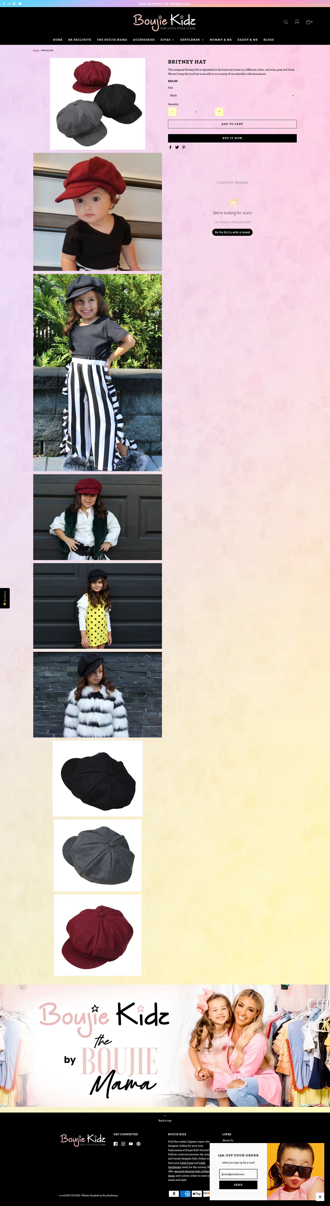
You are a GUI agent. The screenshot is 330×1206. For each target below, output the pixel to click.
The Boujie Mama (112, 39)
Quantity (173, 104)
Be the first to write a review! (232, 232)
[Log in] (299, 22)
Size (170, 87)
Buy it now (232, 138)
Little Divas (186, 1163)
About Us (227, 1140)
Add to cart (232, 124)
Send (238, 1185)
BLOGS (269, 39)
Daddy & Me (248, 39)
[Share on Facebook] (171, 147)
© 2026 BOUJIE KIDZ (69, 1195)
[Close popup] (320, 1197)
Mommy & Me (221, 39)
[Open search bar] (288, 22)
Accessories (144, 39)
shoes (171, 1175)
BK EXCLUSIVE (79, 39)
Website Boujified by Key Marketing (100, 1195)
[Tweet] (177, 147)
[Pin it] (184, 147)
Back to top (165, 1120)
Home (58, 39)
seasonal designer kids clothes (191, 1171)
